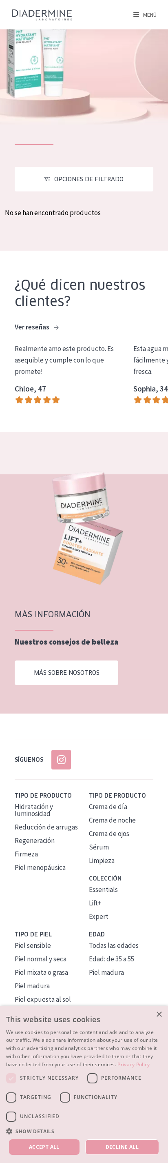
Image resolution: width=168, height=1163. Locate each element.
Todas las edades (114, 945)
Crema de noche (112, 820)
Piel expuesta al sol (43, 999)
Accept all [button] (44, 1146)
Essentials (103, 889)
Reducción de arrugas (46, 827)
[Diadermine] (42, 15)
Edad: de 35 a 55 (111, 958)
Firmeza (26, 853)
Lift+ (95, 902)
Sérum (99, 847)
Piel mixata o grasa (41, 972)
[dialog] (84, 1084)
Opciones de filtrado (89, 179)
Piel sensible (33, 945)
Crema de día (108, 806)
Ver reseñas (33, 326)
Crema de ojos (109, 833)
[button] (84, 1131)
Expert (98, 916)
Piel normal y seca (40, 958)
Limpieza (102, 860)
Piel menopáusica (40, 867)
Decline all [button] (122, 1146)
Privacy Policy (133, 1064)
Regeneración (35, 840)
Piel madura (32, 985)
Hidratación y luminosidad (34, 810)
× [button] (159, 1015)
